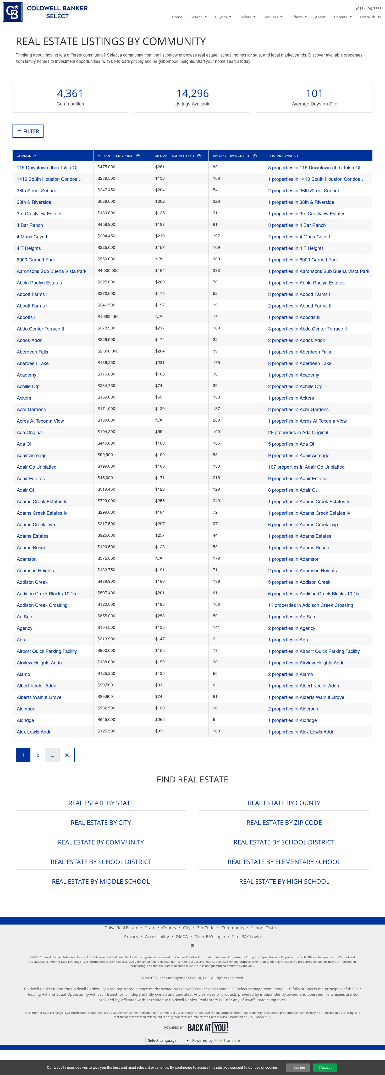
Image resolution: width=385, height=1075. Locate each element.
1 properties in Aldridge (292, 719)
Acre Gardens (31, 409)
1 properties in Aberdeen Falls (299, 351)
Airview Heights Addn (39, 662)
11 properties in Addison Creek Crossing (310, 604)
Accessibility (157, 936)
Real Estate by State (101, 802)
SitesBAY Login (246, 936)
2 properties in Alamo (290, 673)
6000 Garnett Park (36, 259)
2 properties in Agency (291, 627)
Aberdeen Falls (32, 351)
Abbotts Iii (27, 316)
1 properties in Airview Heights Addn (306, 662)
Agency (24, 627)
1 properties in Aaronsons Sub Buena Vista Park (318, 270)
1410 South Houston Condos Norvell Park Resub (47, 178)
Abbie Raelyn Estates (39, 282)
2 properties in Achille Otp (295, 386)
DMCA (182, 936)
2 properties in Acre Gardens (298, 409)
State (150, 928)
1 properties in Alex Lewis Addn (301, 731)
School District (265, 928)
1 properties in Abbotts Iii (294, 316)
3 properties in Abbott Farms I (299, 293)
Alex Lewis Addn (34, 731)
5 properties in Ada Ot (291, 443)
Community (232, 928)
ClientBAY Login (210, 936)
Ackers (24, 397)
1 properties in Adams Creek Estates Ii (308, 501)
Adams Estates (32, 535)
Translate (231, 1040)
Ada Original (30, 432)
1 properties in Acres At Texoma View (307, 420)
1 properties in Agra (289, 639)
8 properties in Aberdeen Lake (300, 363)
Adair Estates (31, 478)
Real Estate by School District (284, 842)
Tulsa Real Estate (121, 928)
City (186, 928)
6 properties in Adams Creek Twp (303, 524)
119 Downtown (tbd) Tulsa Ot (47, 167)
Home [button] (177, 16)
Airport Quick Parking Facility (47, 650)
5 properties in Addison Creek (299, 581)
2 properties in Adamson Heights (302, 570)
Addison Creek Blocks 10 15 (46, 593)
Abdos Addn (29, 340)
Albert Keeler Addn (36, 685)
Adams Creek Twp (36, 524)
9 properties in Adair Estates (298, 478)
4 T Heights (29, 247)
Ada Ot (24, 443)
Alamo (23, 673)
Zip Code (205, 928)
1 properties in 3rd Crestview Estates (306, 213)
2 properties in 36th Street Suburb (303, 190)
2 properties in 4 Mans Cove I (299, 236)
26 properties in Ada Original (298, 432)
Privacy (131, 936)
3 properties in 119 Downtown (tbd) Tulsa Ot (314, 167)
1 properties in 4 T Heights (296, 247)
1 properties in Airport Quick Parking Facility (314, 650)
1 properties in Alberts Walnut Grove (306, 696)
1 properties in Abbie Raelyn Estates (306, 282)
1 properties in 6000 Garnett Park (303, 259)
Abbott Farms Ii (32, 305)
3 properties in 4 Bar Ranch (297, 224)
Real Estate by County (284, 802)
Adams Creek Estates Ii (41, 501)
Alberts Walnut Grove (39, 696)
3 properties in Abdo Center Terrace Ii (307, 328)
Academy (26, 374)
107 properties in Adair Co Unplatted (306, 466)
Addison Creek (32, 581)
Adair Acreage (32, 455)
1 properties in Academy (293, 374)
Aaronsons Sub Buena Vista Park (51, 270)
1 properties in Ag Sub (291, 616)
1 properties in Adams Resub (298, 547)
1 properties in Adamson (294, 558)
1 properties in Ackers (291, 397)
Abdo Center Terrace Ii (40, 328)
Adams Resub (31, 547)
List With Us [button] (370, 16)
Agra (22, 639)
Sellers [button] (246, 16)
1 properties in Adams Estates (299, 535)
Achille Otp (28, 386)
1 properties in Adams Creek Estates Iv (309, 512)
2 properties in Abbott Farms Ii (299, 305)
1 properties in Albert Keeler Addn (303, 685)
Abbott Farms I (32, 293)
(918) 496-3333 (369, 8)
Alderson (26, 708)
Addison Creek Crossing (42, 604)
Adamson (27, 558)
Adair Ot (25, 489)
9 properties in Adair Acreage (298, 455)
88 (67, 755)
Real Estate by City (101, 822)
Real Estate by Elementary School (284, 861)
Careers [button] (341, 16)
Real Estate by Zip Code (284, 822)
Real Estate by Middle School (101, 881)
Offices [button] (297, 16)
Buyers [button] (221, 16)
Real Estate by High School (284, 881)
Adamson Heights (35, 570)
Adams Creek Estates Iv (42, 512)
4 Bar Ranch (30, 224)
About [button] (320, 16)
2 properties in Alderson (293, 708)
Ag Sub (24, 616)
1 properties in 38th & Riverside (301, 201)
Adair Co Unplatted (37, 466)
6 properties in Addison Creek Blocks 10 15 (313, 593)
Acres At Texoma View (40, 420)
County (169, 928)
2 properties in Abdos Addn (296, 340)
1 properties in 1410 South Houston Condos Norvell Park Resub (314, 178)
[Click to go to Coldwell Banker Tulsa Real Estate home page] (45, 11)
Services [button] (271, 16)
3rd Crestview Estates (40, 213)
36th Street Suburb (36, 190)
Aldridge (25, 719)
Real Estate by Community (101, 842)
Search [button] (197, 16)
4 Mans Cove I (32, 236)
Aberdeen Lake (33, 363)
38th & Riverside (34, 201)
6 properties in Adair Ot (292, 489)
